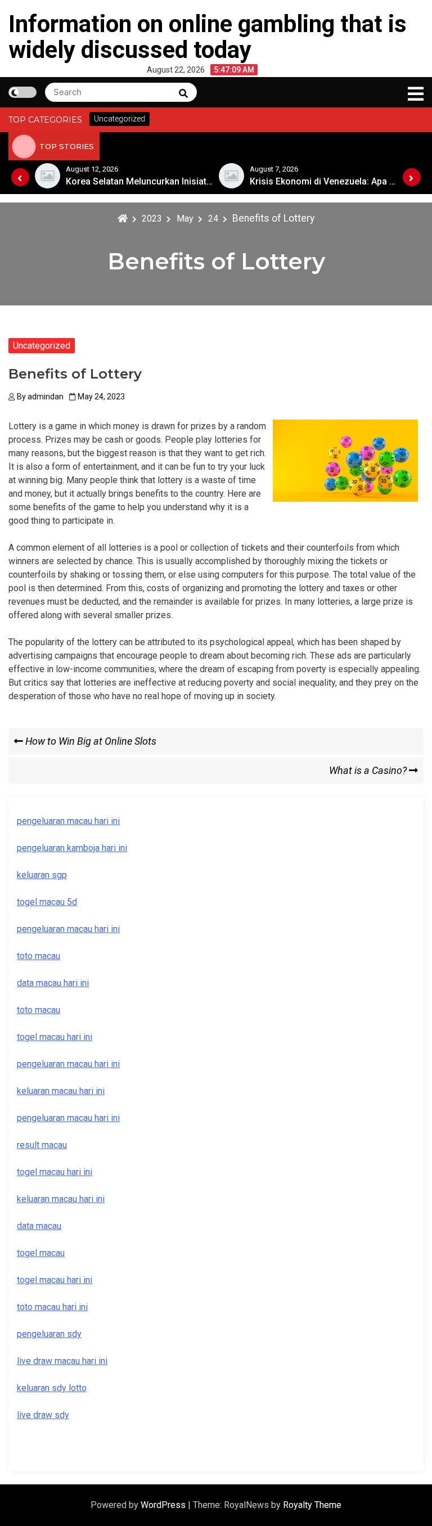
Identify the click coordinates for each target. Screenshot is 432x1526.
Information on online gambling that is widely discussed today (207, 37)
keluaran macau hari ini (61, 1199)
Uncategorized (41, 345)
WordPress (164, 1505)
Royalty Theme (312, 1505)
